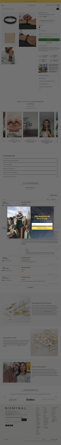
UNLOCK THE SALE (42, 228)
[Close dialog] (52, 208)
